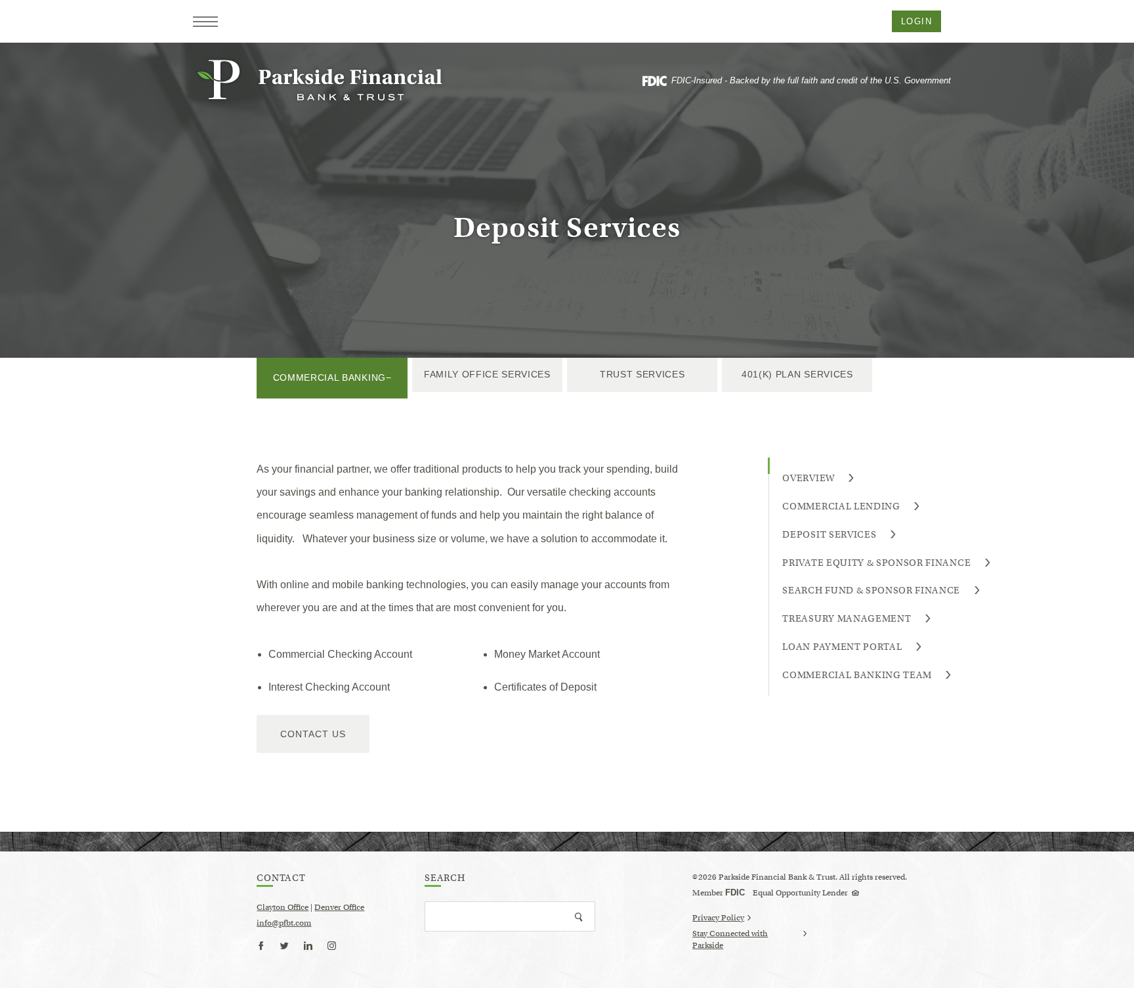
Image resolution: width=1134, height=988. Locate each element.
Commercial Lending (841, 506)
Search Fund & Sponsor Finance (871, 590)
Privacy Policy (718, 917)
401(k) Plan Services (797, 374)
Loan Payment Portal (842, 647)
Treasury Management (846, 618)
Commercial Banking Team (857, 675)
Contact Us (313, 734)
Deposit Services (829, 534)
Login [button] (916, 21)
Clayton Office (282, 907)
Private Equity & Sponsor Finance (876, 563)
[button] (205, 21)
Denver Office (339, 907)
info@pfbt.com (284, 923)
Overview (808, 478)
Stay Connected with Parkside (730, 940)
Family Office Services (487, 374)
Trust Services (642, 374)
